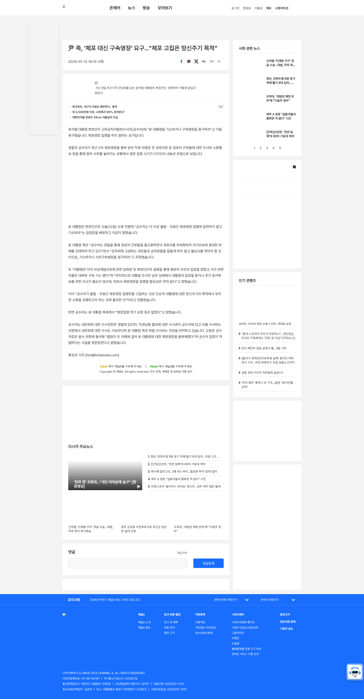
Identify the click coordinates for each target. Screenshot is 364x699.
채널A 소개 (144, 622)
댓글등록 (208, 563)
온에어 (115, 7)
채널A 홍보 (144, 627)
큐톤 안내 (169, 627)
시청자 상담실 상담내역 (245, 627)
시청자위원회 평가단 (243, 622)
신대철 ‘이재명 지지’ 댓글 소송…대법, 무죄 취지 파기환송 (281, 65)
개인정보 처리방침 (205, 627)
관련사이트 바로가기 (225, 599)
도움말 (235, 643)
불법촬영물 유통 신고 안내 (246, 649)
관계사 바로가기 (270, 599)
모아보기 (165, 7)
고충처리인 (238, 633)
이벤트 (235, 638)
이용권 (259, 8)
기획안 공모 (286, 628)
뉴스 (131, 7)
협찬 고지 (169, 633)
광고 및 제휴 (171, 622)
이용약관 (200, 622)
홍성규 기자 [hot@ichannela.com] (93, 355)
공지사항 (74, 600)
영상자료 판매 (288, 621)
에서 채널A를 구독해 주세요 (121, 366)
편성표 (247, 8)
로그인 (235, 8)
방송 (146, 7)
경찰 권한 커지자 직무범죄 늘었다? (262, 372)
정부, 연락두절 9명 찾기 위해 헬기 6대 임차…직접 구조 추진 (280, 83)
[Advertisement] (267, 527)
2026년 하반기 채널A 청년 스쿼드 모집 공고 (115, 599)
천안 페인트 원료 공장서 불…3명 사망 (264, 348)
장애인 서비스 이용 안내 (245, 654)
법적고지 (285, 614)
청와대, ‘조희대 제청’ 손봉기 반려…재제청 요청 (265, 324)
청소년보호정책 (204, 633)
